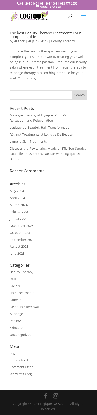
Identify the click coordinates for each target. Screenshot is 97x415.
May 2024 (17, 191)
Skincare (16, 327)
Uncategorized (21, 334)
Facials (15, 286)
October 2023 (20, 232)
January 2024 (19, 218)
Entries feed (19, 360)
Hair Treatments (22, 293)
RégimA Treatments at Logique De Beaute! (42, 134)
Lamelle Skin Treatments (28, 141)
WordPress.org (21, 374)
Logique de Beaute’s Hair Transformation (41, 127)
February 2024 (20, 211)
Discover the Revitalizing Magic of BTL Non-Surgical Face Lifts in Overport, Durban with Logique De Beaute (48, 153)
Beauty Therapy (63, 41)
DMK (13, 279)
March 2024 (19, 205)
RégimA (15, 321)
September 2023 (22, 239)
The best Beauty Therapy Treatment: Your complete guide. (45, 35)
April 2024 (17, 198)
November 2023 (22, 225)
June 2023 (17, 253)
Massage (16, 314)
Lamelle (15, 300)
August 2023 (19, 246)
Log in (14, 353)
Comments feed (22, 367)
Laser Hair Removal (24, 307)
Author (19, 41)
